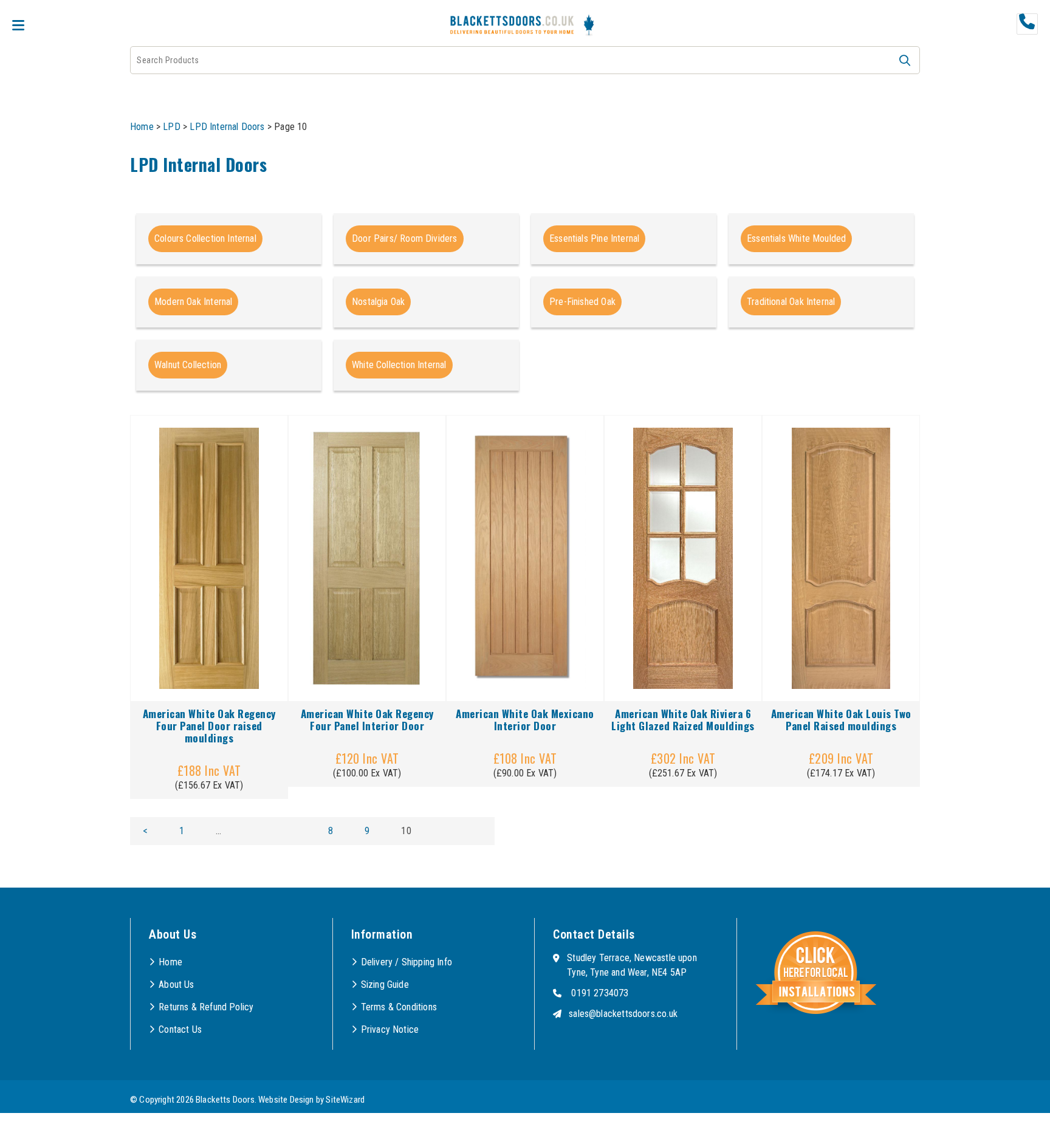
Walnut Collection (187, 365)
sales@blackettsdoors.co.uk (623, 1013)
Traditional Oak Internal (791, 301)
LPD (171, 126)
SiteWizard (345, 1099)
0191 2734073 (599, 993)
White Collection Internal (399, 365)
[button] (905, 60)
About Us (176, 984)
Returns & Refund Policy (206, 1007)
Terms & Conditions (399, 1007)
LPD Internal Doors (227, 126)
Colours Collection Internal (205, 238)
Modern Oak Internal (193, 301)
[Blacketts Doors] (512, 26)
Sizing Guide (385, 984)
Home (142, 126)
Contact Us (180, 1029)
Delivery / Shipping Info (406, 962)
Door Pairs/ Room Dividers (405, 238)
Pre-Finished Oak (582, 301)
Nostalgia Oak (378, 301)
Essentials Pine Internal (594, 238)
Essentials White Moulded (796, 238)
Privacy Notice (390, 1029)
